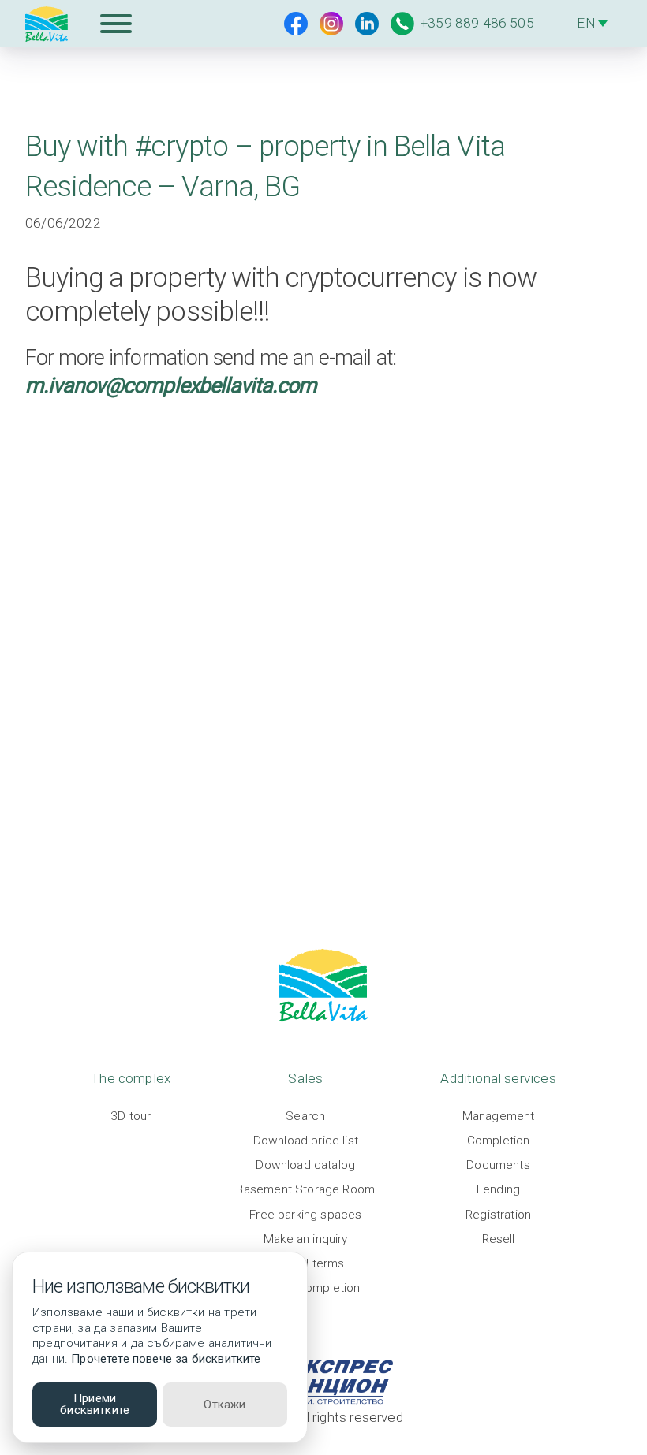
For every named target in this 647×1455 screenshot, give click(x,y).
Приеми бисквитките (94, 1404)
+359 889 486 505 (477, 23)
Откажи (224, 1404)
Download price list (305, 1140)
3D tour (130, 1116)
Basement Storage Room (305, 1189)
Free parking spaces (305, 1215)
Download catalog (305, 1165)
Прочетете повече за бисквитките (165, 1359)
